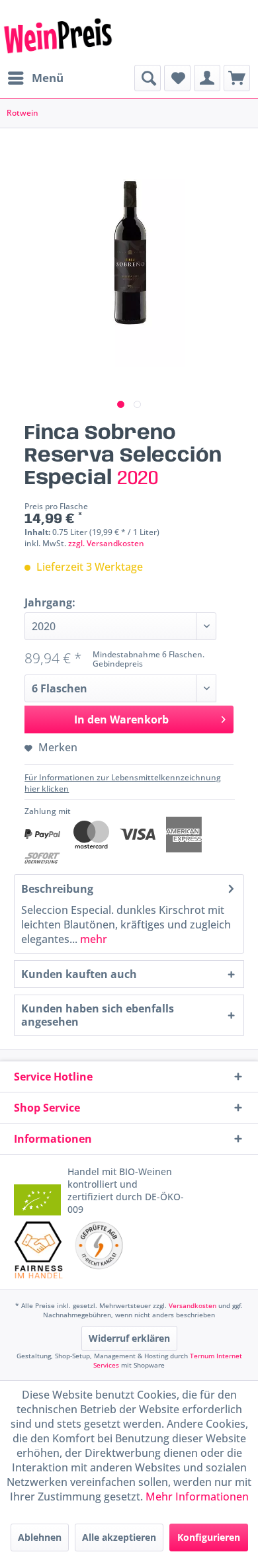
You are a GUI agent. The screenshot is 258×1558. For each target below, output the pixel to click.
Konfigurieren (208, 1537)
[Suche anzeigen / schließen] (147, 78)
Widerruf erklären (129, 1338)
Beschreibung (57, 889)
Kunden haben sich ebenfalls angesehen (97, 1015)
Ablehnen (40, 1537)
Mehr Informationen (197, 1496)
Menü (48, 77)
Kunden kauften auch (79, 974)
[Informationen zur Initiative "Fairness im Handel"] (39, 1250)
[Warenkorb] (237, 78)
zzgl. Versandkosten (106, 543)
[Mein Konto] (207, 78)
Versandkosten (192, 1305)
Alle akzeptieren (119, 1537)
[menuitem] (35, 78)
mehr (92, 939)
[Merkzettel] (177, 78)
